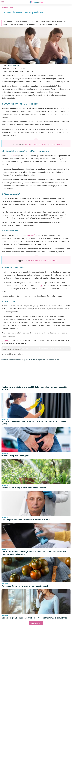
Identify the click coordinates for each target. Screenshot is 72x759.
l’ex (41, 286)
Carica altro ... (36, 623)
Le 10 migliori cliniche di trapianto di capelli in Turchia (26, 519)
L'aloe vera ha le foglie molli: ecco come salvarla (24, 488)
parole (13, 156)
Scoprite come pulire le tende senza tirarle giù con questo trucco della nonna (34, 422)
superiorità (31, 235)
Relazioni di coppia (7, 7)
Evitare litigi (6, 340)
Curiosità (5, 419)
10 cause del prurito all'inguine (15, 456)
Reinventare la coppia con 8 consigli (43, 261)
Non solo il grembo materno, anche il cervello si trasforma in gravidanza (34, 618)
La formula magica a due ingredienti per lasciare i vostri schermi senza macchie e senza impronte (34, 552)
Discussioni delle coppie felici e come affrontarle (43, 144)
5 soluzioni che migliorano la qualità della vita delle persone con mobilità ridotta (35, 388)
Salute (4, 385)
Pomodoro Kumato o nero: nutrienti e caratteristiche (26, 586)
